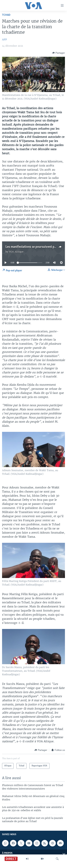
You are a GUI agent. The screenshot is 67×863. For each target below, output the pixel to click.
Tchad (6, 15)
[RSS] (44, 843)
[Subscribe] (60, 843)
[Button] (58, 53)
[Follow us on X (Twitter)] (21, 843)
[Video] (42, 858)
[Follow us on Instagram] (37, 843)
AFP (4, 39)
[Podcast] (52, 843)
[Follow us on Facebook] (13, 843)
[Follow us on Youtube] (29, 843)
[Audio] (27, 858)
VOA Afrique (16, 251)
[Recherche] (57, 858)
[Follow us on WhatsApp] (5, 843)
